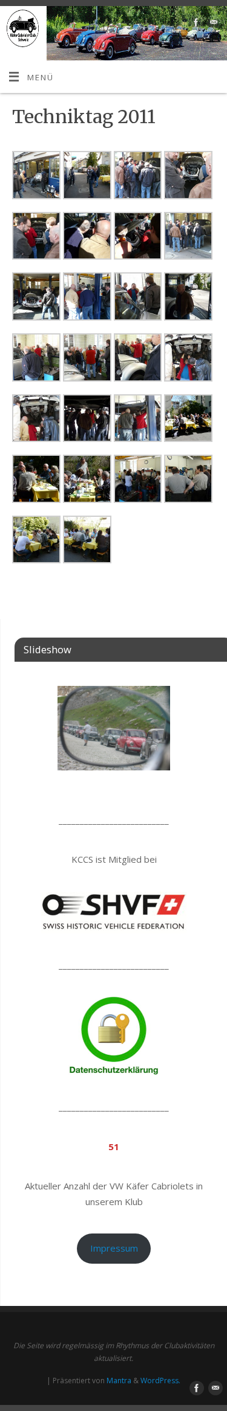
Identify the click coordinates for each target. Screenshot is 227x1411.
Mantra (119, 1380)
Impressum (114, 1248)
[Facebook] (194, 24)
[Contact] (212, 24)
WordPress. (160, 1380)
